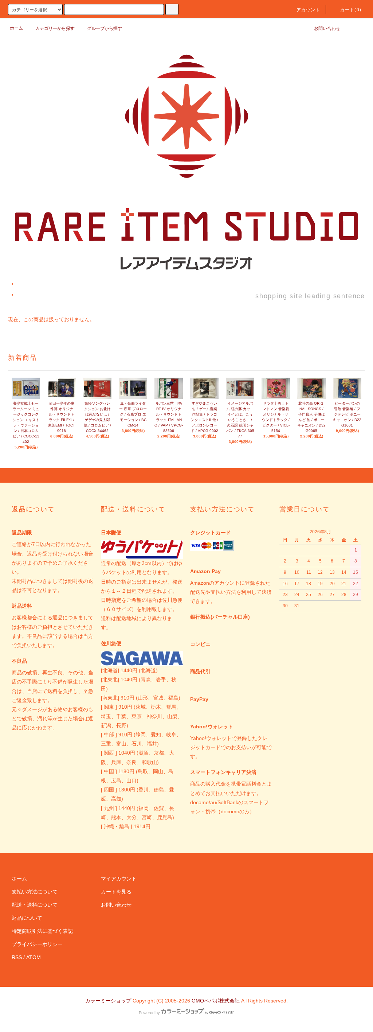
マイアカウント (119, 878)
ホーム (16, 28)
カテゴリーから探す (55, 28)
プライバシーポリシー (37, 944)
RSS (17, 957)
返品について (27, 918)
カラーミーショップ (108, 1001)
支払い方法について (35, 892)
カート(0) (350, 9)
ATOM (33, 957)
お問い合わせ (327, 28)
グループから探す (104, 28)
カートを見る (116, 892)
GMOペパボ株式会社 (216, 1001)
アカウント (309, 9)
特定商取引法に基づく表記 (42, 931)
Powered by (149, 1012)
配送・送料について (35, 905)
